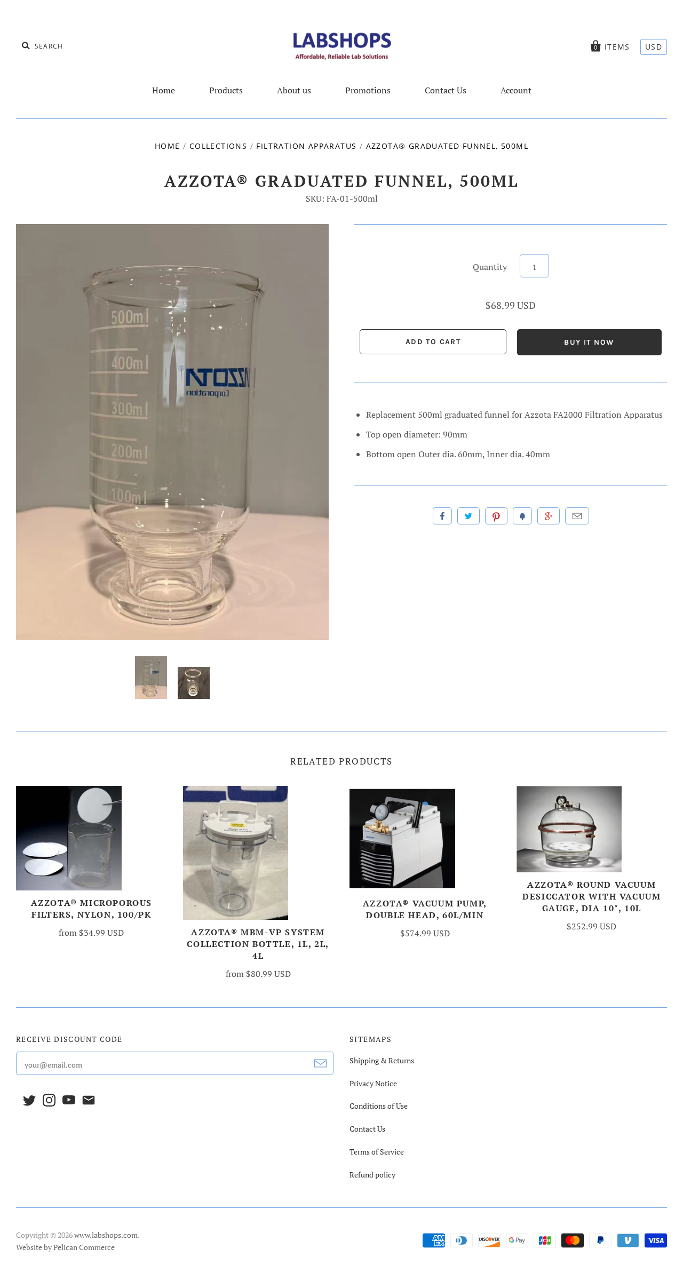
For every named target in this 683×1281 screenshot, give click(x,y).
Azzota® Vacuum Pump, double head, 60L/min (425, 909)
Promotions (368, 90)
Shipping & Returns (382, 1060)
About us (294, 90)
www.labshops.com (106, 1235)
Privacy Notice (373, 1083)
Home (163, 90)
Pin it (496, 515)
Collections (218, 146)
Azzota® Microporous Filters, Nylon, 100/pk (91, 908)
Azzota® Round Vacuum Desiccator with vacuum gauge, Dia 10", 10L (591, 896)
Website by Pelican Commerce (65, 1247)
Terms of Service (377, 1152)
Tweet (468, 515)
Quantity (490, 267)
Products (226, 90)
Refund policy (372, 1174)
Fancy (522, 515)
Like (442, 515)
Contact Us (445, 90)
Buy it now (589, 342)
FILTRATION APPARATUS (306, 146)
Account (516, 90)
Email (577, 515)
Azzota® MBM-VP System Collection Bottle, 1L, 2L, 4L (258, 943)
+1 (548, 515)
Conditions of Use (379, 1106)
